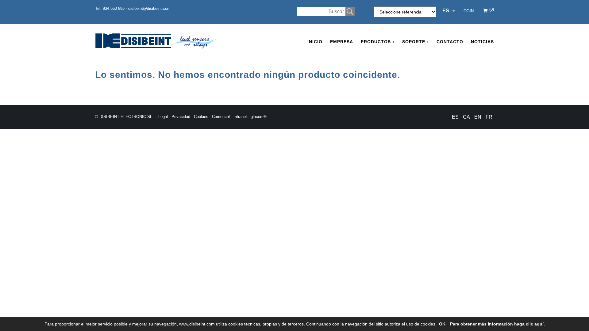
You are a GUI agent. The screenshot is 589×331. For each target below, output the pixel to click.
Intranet (240, 116)
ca (466, 117)
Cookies (201, 116)
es (455, 117)
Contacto (450, 41)
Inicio (314, 41)
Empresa (341, 41)
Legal (163, 116)
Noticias (482, 41)
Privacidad (180, 116)
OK (442, 323)
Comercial (221, 116)
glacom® (259, 116)
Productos (378, 41)
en (477, 117)
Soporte (415, 41)
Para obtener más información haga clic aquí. (497, 323)
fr (489, 117)
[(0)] (485, 11)
